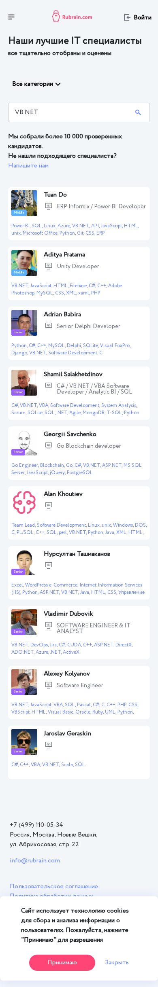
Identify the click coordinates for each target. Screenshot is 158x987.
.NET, (62, 412)
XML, (72, 293)
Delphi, (75, 345)
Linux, (51, 225)
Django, (20, 352)
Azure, (65, 225)
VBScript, (21, 712)
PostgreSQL (79, 472)
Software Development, (73, 352)
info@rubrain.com (35, 860)
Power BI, (21, 225)
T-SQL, (115, 412)
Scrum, (19, 412)
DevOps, (40, 645)
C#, (93, 285)
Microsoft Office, (41, 233)
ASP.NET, (113, 465)
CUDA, (75, 645)
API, (96, 225)
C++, (102, 285)
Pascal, (85, 704)
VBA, (44, 405)
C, (14, 532)
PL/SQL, (26, 532)
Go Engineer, (25, 465)
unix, (17, 233)
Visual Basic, (61, 712)
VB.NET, (81, 225)
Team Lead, (24, 525)
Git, (81, 233)
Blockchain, (53, 465)
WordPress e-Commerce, (52, 585)
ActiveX (71, 652)
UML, (111, 712)
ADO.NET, (23, 652)
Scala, (68, 764)
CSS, (90, 233)
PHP (95, 293)
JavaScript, (112, 225)
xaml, (84, 293)
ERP (100, 233)
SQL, (38, 225)
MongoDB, (95, 412)
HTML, (131, 225)
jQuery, (58, 472)
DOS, (141, 525)
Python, (68, 233)
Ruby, (98, 712)
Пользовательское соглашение (54, 886)
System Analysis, (119, 405)
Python (131, 412)
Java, (110, 532)
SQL (80, 764)
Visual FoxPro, (115, 345)
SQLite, (91, 345)
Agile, (76, 412)
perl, (64, 532)
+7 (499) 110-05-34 (36, 825)
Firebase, (79, 285)
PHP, (122, 704)
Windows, (124, 525)
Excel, (18, 585)
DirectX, (123, 645)
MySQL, (45, 293)
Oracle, (83, 712)
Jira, (54, 645)
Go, (70, 465)
